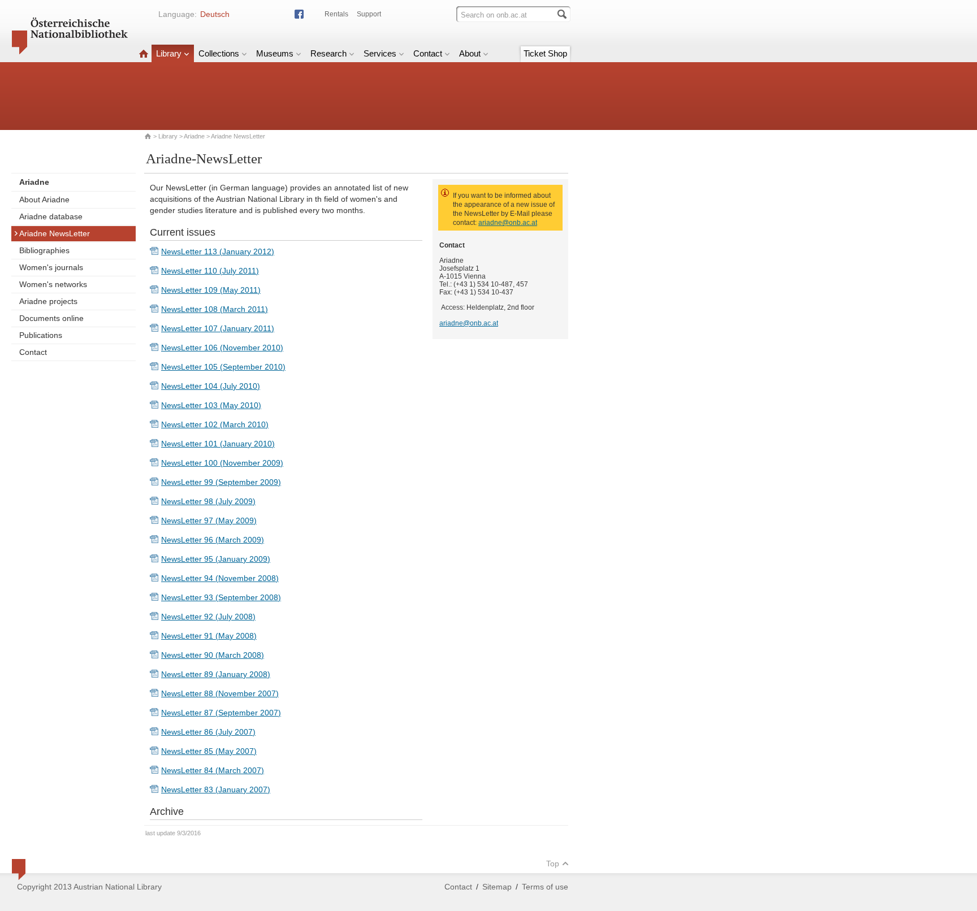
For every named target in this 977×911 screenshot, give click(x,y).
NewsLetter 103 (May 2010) (211, 405)
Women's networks (53, 284)
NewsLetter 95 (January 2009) (215, 558)
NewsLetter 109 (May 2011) (211, 289)
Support (369, 14)
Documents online (51, 318)
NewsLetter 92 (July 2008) (208, 616)
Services (380, 53)
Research (328, 53)
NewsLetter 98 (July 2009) (208, 501)
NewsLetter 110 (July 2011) (210, 270)
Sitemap (497, 886)
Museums (274, 53)
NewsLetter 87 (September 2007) (221, 712)
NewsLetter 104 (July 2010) (210, 386)
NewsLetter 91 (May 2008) (209, 635)
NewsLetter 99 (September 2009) (221, 482)
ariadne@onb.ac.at (507, 223)
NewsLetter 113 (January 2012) (217, 251)
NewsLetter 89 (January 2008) (215, 674)
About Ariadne (44, 199)
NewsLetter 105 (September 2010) (223, 366)
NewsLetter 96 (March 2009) (212, 539)
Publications (40, 335)
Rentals (336, 14)
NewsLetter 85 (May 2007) (209, 751)
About (470, 53)
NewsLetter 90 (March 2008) (212, 655)
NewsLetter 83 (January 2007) (215, 789)
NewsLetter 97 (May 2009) (209, 520)
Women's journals (51, 267)
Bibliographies (44, 250)
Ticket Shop (545, 53)
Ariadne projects (48, 301)
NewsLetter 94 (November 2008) (220, 578)
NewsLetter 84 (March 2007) (212, 770)
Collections (218, 53)
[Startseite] (144, 53)
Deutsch (215, 14)
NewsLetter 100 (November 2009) (222, 462)
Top (552, 863)
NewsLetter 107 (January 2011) (217, 328)
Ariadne (194, 136)
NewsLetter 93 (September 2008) (221, 597)
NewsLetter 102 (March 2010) (215, 424)
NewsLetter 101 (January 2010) (218, 443)
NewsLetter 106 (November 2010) (222, 347)
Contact (427, 53)
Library (168, 53)
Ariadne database (51, 216)
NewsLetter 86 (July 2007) (208, 731)
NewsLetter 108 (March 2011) (214, 309)
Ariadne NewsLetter (54, 233)
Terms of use (545, 886)
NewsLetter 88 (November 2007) (220, 693)
